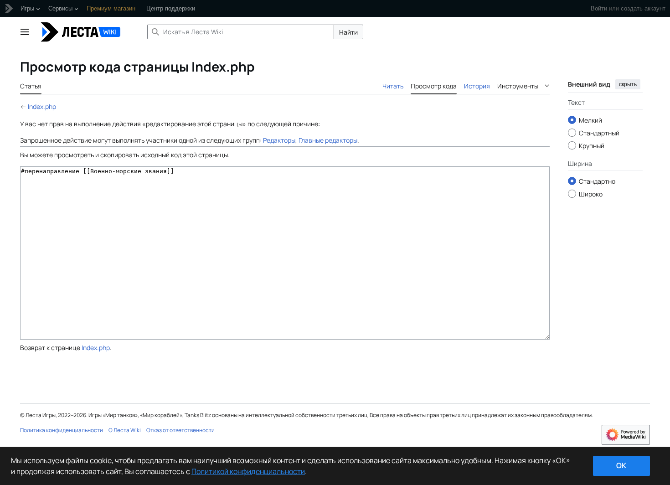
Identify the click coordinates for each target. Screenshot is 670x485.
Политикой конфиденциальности (248, 471)
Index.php (42, 106)
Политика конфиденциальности (61, 430)
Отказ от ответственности (180, 430)
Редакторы (279, 140)
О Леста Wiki (124, 430)
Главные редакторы (328, 140)
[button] (24, 32)
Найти (348, 32)
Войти (599, 8)
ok (621, 465)
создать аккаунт (643, 8)
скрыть (628, 84)
